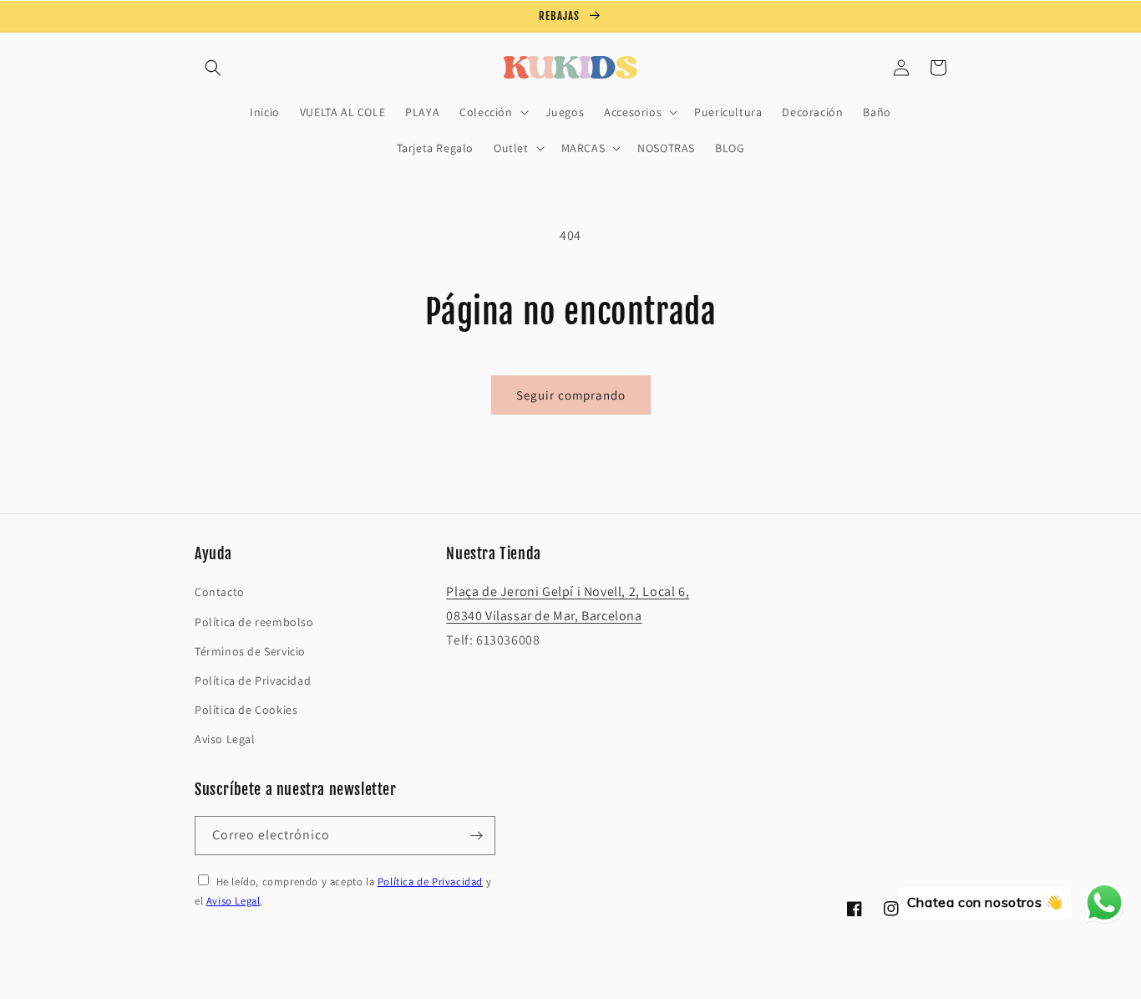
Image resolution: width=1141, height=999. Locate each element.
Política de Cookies (246, 709)
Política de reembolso (254, 621)
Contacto (220, 591)
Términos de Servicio (250, 651)
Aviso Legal (225, 739)
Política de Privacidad (253, 680)
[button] (213, 67)
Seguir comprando (571, 395)
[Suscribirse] (476, 835)
